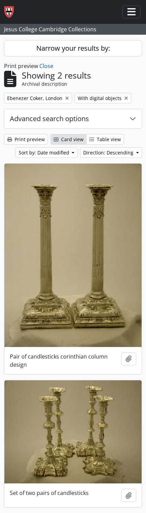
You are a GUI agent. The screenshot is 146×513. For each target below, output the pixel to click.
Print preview (29, 139)
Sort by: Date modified (45, 152)
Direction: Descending (109, 152)
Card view (72, 139)
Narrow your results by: (73, 48)
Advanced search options (49, 118)
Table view (108, 139)
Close (46, 66)
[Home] (11, 12)
